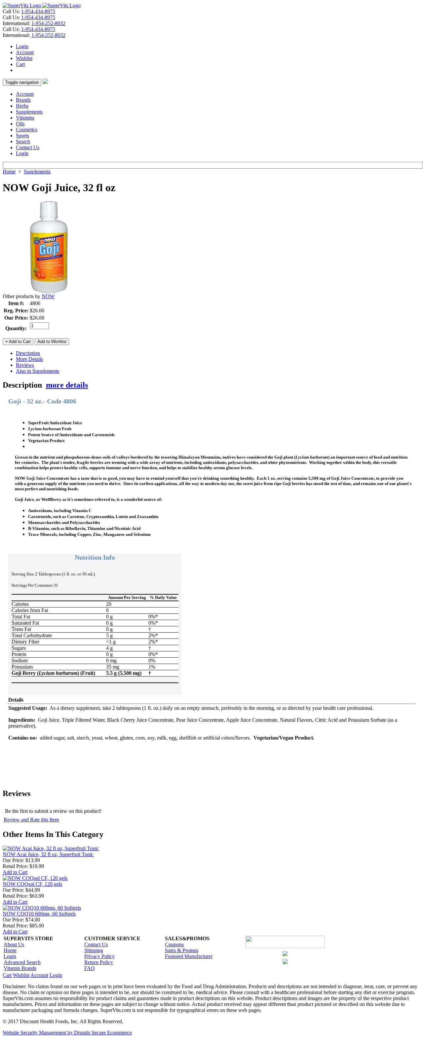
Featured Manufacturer (188, 956)
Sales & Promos (181, 950)
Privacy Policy (99, 956)
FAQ (89, 968)
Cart (20, 64)
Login (22, 46)
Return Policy (98, 962)
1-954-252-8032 (48, 23)
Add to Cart (15, 872)
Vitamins (25, 118)
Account (25, 52)
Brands (23, 100)
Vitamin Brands (20, 968)
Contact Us (27, 147)
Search (23, 141)
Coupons (174, 944)
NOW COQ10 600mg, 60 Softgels (39, 914)
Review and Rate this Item (31, 819)
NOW (48, 296)
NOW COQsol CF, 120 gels (32, 884)
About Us (14, 944)
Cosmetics (26, 129)
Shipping (93, 950)
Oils (20, 123)
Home (9, 171)
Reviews (25, 365)
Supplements (29, 112)
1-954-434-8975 (38, 11)
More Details (29, 359)
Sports (22, 135)
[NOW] (49, 292)
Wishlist (24, 58)
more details (67, 385)
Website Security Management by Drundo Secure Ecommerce (67, 1032)
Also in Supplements (37, 371)
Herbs (22, 106)
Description (28, 353)
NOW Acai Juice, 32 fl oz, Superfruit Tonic (48, 854)
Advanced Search (22, 962)
